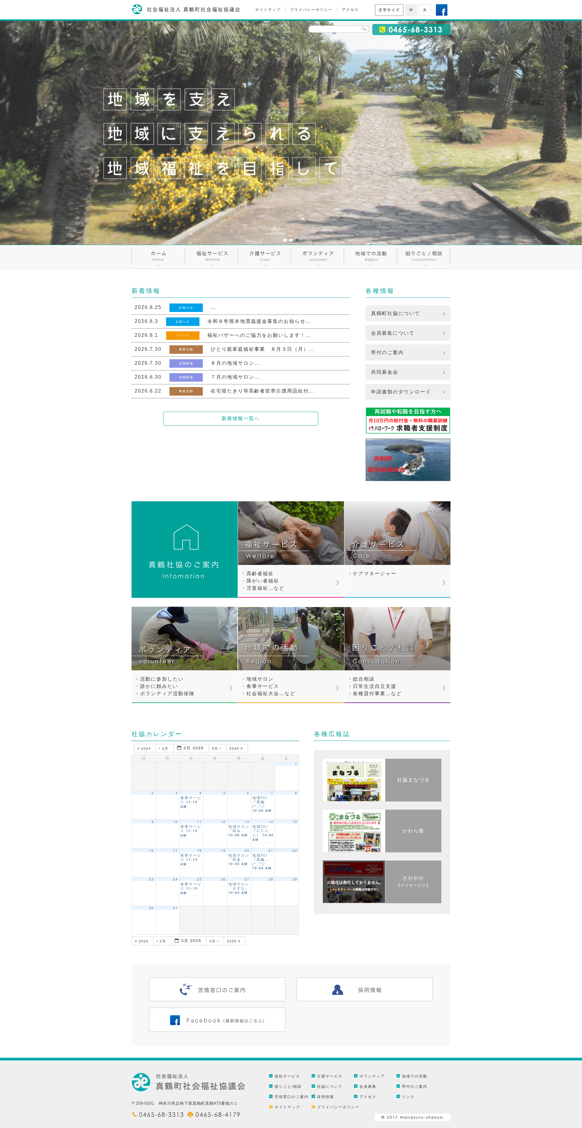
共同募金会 (384, 372)
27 (247, 879)
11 (199, 821)
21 (271, 850)
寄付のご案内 (387, 352)
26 (223, 879)
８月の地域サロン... (235, 363)
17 (175, 850)
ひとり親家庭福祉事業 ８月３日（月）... (262, 349)
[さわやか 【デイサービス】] (413, 901)
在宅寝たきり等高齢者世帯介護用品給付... (262, 390)
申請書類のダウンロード (401, 391)
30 (151, 908)
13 (247, 821)
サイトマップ (268, 10)
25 (199, 879)
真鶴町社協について (395, 313)
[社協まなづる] (413, 799)
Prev (8, 133)
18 (199, 850)
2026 (235, 748)
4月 (216, 748)
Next (574, 133)
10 (175, 821)
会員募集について (393, 333)
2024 (146, 748)
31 (175, 908)
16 (151, 850)
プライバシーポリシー (311, 10)
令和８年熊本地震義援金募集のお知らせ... (259, 321)
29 (295, 879)
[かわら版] (413, 850)
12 (223, 821)
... (213, 307)
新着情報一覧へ (241, 418)
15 (295, 821)
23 (151, 879)
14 (271, 821)
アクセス (350, 10)
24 (175, 879)
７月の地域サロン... (235, 377)
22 (295, 850)
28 (271, 879)
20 (247, 850)
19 (223, 850)
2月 (165, 748)
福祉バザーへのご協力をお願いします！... (259, 335)
